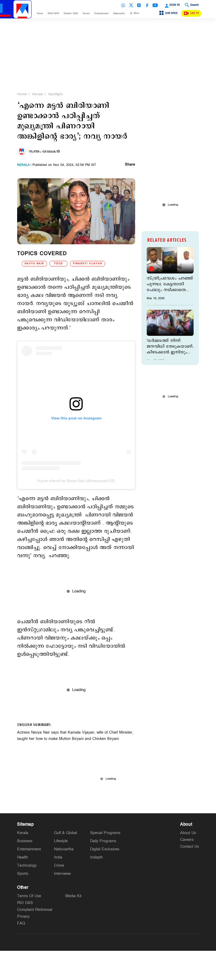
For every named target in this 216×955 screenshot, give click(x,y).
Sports (22, 873)
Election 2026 (71, 13)
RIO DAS (25, 903)
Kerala (86, 13)
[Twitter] (131, 5)
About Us (188, 833)
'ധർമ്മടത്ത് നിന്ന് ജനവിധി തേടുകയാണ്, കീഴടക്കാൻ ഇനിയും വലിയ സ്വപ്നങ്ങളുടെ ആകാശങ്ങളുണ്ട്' (170, 346)
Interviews (62, 873)
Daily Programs (103, 841)
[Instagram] (139, 5)
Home (40, 13)
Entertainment (101, 13)
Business (24, 841)
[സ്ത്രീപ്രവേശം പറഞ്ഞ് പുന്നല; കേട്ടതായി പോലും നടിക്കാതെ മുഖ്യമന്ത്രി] (170, 260)
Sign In (174, 5)
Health (22, 857)
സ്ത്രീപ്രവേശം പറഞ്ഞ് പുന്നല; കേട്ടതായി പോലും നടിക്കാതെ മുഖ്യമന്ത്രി (170, 284)
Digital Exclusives (104, 849)
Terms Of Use (29, 896)
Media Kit (73, 896)
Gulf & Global (65, 833)
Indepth (96, 857)
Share (130, 164)
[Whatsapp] (123, 5)
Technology (27, 865)
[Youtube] (155, 5)
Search (194, 5)
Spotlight (55, 94)
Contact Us (189, 846)
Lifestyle (61, 841)
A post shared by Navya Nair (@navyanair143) (76, 481)
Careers (187, 839)
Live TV (194, 13)
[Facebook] (147, 5)
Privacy (23, 916)
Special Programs (105, 833)
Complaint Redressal (34, 909)
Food (58, 263)
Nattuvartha (119, 13)
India (58, 857)
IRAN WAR (53, 13)
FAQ (21, 923)
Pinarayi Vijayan (87, 263)
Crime (59, 865)
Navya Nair (34, 263)
